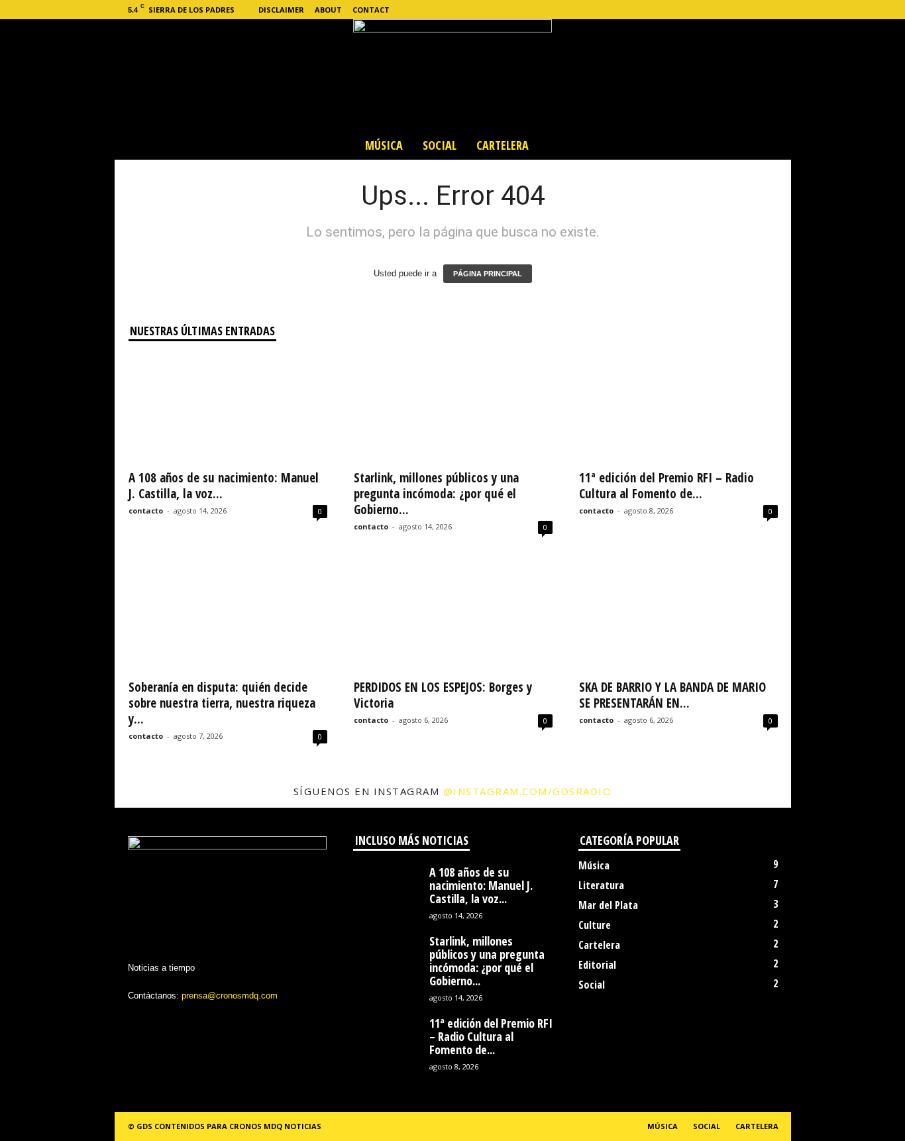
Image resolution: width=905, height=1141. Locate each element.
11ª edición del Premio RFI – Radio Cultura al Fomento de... (666, 485)
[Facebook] (699, 9)
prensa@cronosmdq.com (230, 996)
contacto (146, 511)
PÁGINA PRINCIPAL (487, 274)
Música (384, 145)
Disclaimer (281, 10)
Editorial (597, 964)
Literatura (601, 885)
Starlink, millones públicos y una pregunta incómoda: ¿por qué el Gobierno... (436, 493)
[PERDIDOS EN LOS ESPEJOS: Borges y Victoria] (453, 618)
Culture (594, 925)
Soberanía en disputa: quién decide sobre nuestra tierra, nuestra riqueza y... (222, 703)
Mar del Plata (608, 905)
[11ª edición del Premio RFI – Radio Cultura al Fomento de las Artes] (678, 409)
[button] (771, 145)
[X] (740, 9)
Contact (371, 10)
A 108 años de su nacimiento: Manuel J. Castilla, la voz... (224, 485)
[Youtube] (781, 9)
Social (439, 145)
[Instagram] (719, 9)
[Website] (761, 9)
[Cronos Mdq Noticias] (452, 75)
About (328, 10)
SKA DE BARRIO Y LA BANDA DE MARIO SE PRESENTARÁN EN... (672, 695)
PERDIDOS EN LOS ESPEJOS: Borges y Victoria (443, 695)
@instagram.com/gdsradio (527, 791)
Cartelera (502, 145)
